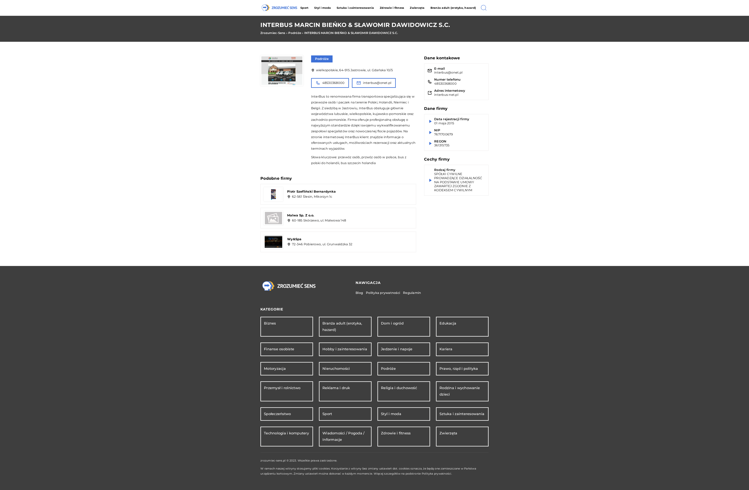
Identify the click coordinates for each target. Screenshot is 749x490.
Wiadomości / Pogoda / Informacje (343, 436)
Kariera (445, 349)
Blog (359, 293)
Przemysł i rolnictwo (282, 388)
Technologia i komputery (286, 433)
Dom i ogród (392, 323)
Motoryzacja (275, 368)
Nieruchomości (336, 368)
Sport (304, 8)
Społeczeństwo (277, 414)
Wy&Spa (294, 239)
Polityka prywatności (383, 293)
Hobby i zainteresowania (344, 349)
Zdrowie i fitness (392, 8)
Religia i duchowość (399, 388)
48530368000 (333, 83)
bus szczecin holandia (358, 163)
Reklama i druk (336, 388)
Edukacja (447, 323)
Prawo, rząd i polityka (458, 368)
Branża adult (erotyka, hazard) (453, 8)
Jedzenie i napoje (396, 349)
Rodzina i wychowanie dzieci (459, 391)
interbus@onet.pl (377, 83)
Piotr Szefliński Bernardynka (311, 191)
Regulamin (412, 293)
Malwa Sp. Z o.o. (300, 215)
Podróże (322, 59)
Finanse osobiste (279, 349)
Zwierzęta (417, 8)
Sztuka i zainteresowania (355, 8)
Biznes (270, 323)
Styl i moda (322, 8)
